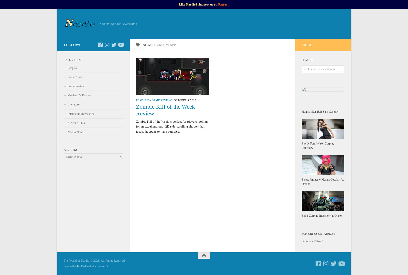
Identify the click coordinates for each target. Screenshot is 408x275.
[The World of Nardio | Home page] (80, 23)
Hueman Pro (102, 266)
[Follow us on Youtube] (120, 44)
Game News (75, 77)
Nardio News (75, 132)
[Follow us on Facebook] (100, 44)
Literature (73, 104)
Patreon (223, 4)
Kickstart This (76, 123)
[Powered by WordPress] (77, 266)
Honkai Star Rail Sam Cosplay (320, 111)
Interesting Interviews (81, 113)
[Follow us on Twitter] (113, 44)
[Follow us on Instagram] (107, 44)
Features (143, 100)
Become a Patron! (312, 241)
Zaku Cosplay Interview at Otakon (322, 215)
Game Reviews (162, 100)
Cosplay (72, 68)
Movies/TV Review (79, 95)
